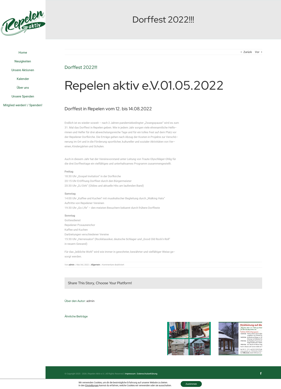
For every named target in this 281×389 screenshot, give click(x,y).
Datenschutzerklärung (147, 373)
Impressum (130, 373)
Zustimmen (191, 384)
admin (71, 264)
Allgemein (95, 264)
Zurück (247, 52)
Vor (257, 52)
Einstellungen (92, 385)
